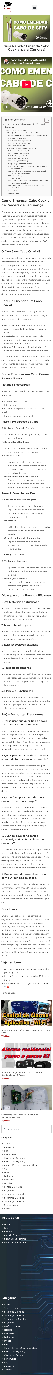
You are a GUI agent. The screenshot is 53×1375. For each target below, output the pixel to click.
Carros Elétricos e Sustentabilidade (20, 1165)
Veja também (13, 193)
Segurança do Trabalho (15, 1194)
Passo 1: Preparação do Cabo (22, 141)
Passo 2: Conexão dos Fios (21, 143)
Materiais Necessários (19, 138)
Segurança (9, 1190)
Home (7, 1224)
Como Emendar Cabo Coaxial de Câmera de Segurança (25, 125)
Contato (8, 1231)
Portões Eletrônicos (13, 1186)
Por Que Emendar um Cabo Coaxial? (23, 133)
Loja (6, 1228)
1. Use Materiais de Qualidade (22, 151)
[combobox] (26, 1129)
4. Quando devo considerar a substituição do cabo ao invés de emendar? (30, 182)
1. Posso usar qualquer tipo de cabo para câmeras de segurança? (29, 167)
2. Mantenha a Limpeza (20, 153)
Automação (9, 1147)
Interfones (9, 1179)
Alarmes (8, 1143)
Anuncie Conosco (12, 1235)
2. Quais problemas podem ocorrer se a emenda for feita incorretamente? (29, 172)
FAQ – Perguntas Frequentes (20, 164)
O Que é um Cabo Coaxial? (18, 130)
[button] (34, 7)
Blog (6, 1150)
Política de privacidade (15, 1242)
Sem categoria (11, 1205)
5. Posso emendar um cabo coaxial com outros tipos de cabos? (29, 187)
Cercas (7, 1168)
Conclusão (12, 191)
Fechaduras (9, 1176)
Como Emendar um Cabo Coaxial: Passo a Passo (27, 136)
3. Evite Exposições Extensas (22, 156)
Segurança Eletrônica (14, 1197)
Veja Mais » (5, 1036)
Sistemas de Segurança (15, 1238)
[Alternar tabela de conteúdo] (45, 120)
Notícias (8, 1183)
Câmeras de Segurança (15, 1158)
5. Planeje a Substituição (21, 161)
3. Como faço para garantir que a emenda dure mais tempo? (29, 177)
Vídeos (7, 1208)
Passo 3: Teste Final (19, 146)
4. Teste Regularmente (20, 158)
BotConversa (10, 1154)
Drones (7, 1172)
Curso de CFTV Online (15, 952)
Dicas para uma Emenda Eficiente (22, 148)
